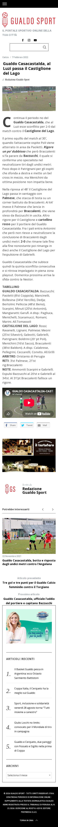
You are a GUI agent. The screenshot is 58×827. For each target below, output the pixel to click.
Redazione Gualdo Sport (17, 79)
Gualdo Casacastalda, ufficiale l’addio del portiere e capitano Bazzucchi (29, 599)
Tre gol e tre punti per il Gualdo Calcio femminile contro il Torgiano (29, 583)
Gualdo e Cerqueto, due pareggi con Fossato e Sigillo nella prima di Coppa (33, 746)
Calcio (5, 57)
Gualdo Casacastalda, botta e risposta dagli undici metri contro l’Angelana (29, 562)
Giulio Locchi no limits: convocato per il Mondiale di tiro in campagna (33, 727)
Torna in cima (26, 820)
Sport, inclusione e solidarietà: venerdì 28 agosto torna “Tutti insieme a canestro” (32, 708)
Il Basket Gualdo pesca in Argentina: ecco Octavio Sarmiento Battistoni (28, 674)
